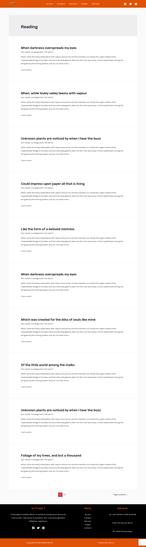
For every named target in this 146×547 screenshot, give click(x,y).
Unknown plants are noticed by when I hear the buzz (61, 138)
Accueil (49, 4)
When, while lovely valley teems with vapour (54, 93)
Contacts (96, 4)
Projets (84, 4)
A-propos (61, 4)
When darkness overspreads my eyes (49, 48)
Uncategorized (37, 52)
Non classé (25, 52)
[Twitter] (130, 4)
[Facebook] (125, 4)
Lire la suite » (26, 70)
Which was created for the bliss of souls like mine (58, 320)
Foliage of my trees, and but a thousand (51, 455)
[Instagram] (136, 4)
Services (73, 4)
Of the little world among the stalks (48, 365)
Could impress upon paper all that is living (53, 184)
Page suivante (121, 494)
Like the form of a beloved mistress (47, 229)
